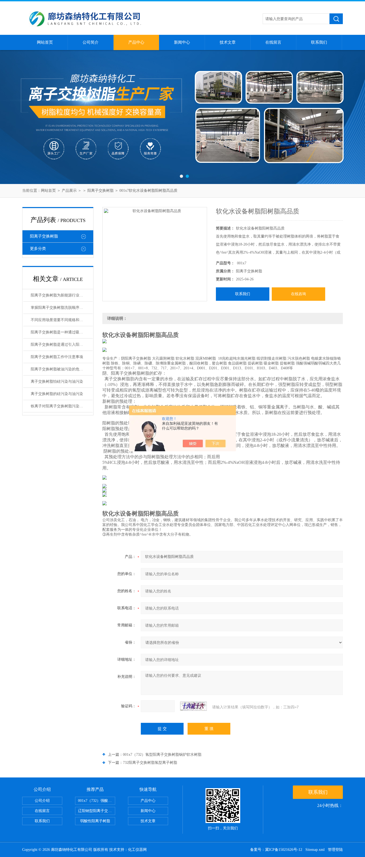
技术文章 (228, 42)
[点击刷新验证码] (193, 706)
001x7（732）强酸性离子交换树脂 (96, 801)
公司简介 (91, 42)
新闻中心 (182, 42)
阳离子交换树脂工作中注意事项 (57, 357)
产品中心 (136, 42)
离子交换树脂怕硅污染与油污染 (57, 381)
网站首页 (45, 42)
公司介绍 (42, 801)
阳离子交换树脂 (100, 191)
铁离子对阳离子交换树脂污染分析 (59, 406)
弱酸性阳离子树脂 (95, 821)
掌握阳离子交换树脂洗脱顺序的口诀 (61, 308)
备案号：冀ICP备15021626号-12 (276, 850)
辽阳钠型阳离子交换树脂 (96, 811)
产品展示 (69, 191)
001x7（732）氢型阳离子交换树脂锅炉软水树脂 (162, 755)
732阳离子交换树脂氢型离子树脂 (150, 763)
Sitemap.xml (315, 850)
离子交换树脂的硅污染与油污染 (57, 394)
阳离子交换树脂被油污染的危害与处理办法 (62, 369)
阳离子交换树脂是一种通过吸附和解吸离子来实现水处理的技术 (62, 332)
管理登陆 (335, 850)
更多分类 (38, 248)
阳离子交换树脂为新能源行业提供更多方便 (62, 295)
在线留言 (273, 42)
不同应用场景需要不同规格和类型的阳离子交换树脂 (62, 320)
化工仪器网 (137, 850)
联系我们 (319, 42)
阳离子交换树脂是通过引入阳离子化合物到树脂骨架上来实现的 (62, 345)
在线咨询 (298, 294)
